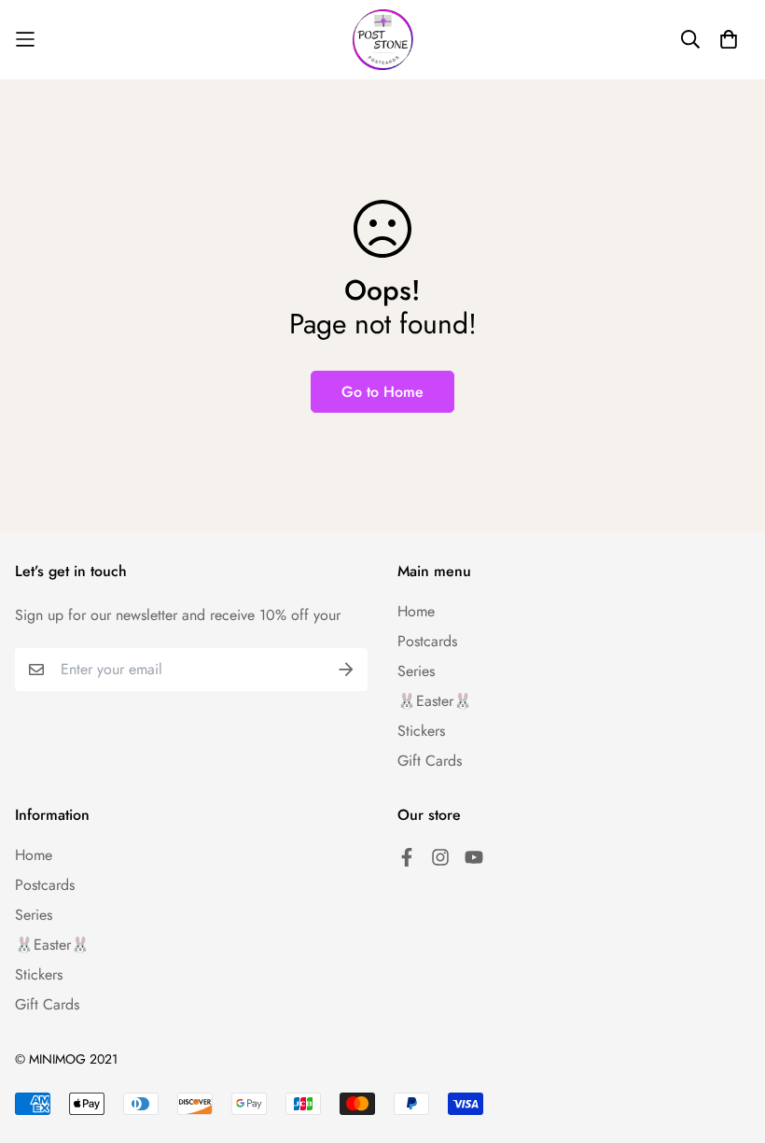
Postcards (427, 641)
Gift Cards (429, 760)
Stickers (421, 730)
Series (416, 671)
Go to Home (382, 391)
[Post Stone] (383, 39)
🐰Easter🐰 (434, 701)
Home (416, 611)
